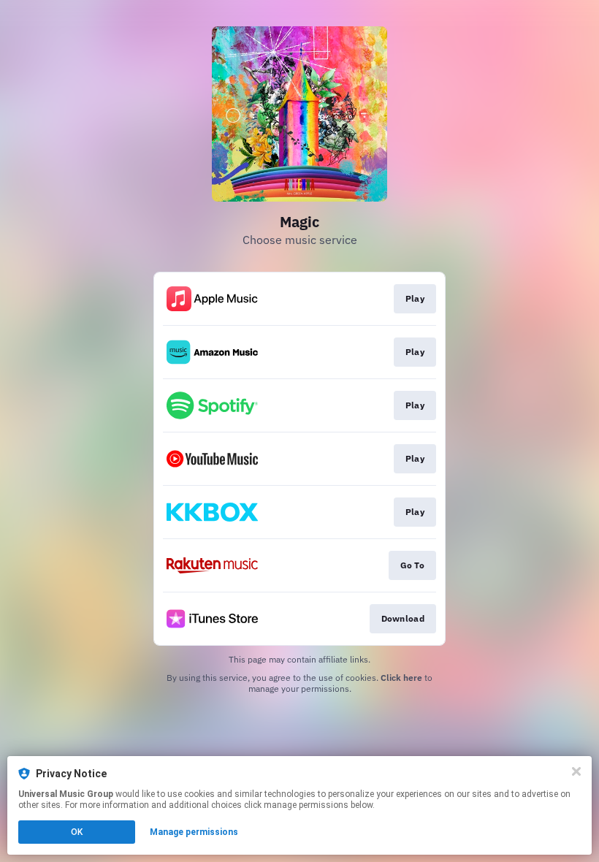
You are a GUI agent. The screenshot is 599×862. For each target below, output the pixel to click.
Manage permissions (194, 832)
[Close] (576, 771)
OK (77, 832)
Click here (401, 677)
